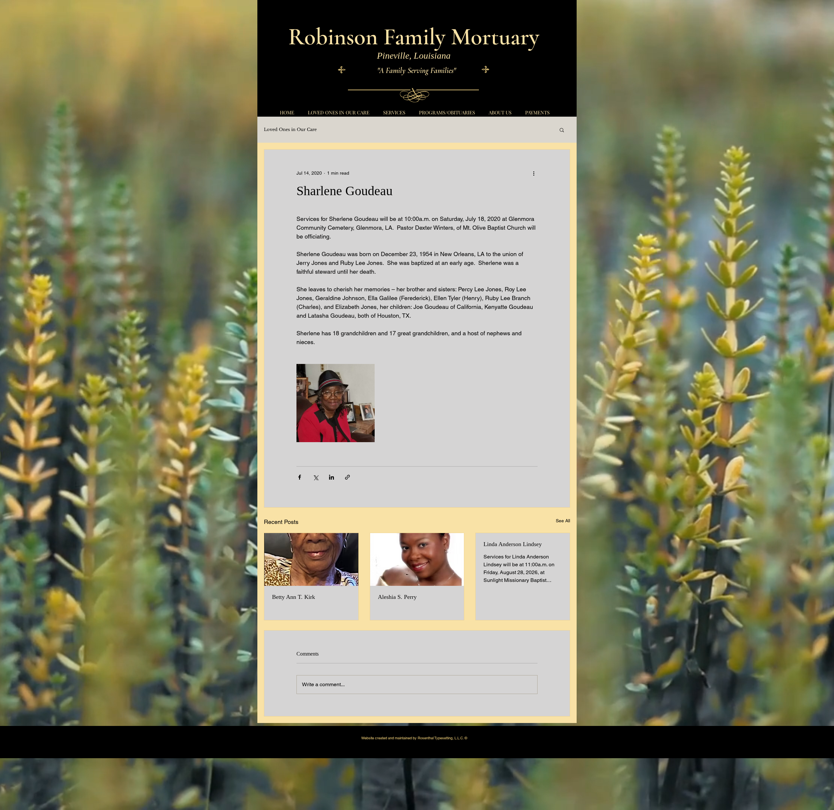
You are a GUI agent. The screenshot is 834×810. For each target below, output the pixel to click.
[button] (562, 129)
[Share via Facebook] (299, 477)
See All (563, 520)
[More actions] (534, 173)
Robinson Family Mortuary (413, 36)
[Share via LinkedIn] (331, 477)
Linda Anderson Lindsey (512, 544)
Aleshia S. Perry (397, 597)
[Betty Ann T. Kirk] (311, 559)
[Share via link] (347, 477)
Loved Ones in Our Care (290, 129)
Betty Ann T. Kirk (293, 597)
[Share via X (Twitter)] (315, 477)
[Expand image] (335, 403)
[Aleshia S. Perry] (417, 559)
